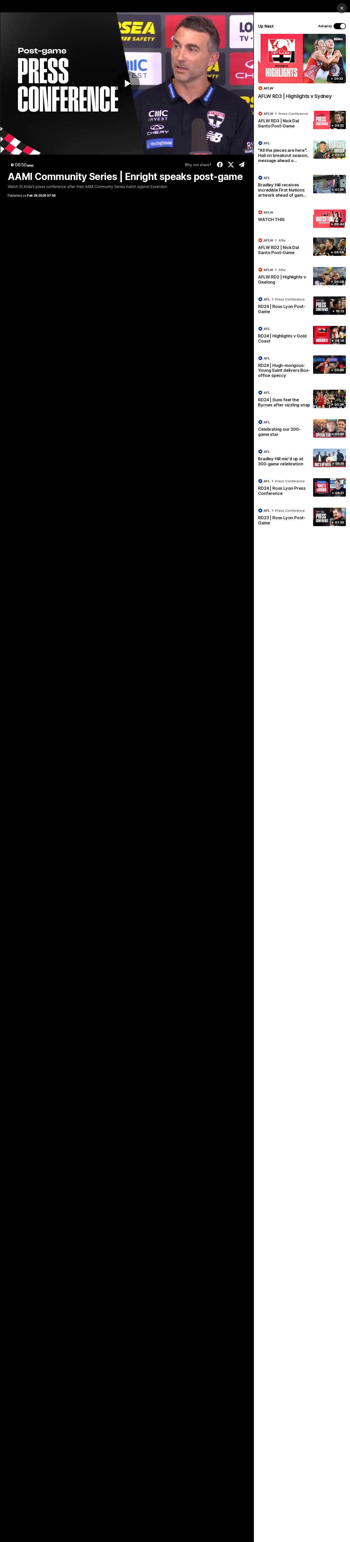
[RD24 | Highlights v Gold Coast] (302, 336)
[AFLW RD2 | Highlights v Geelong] (302, 277)
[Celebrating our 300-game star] (302, 429)
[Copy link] (241, 165)
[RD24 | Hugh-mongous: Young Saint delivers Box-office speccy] (302, 368)
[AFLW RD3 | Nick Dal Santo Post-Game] (302, 121)
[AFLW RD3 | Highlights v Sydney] (302, 69)
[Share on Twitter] (230, 165)
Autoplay (325, 26)
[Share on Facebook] (219, 165)
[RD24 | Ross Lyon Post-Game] (302, 306)
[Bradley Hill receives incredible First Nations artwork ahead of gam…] (302, 187)
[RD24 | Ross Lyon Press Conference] (302, 488)
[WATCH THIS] (302, 218)
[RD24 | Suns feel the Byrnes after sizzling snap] (302, 400)
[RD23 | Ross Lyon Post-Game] (302, 518)
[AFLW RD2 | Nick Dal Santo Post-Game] (302, 247)
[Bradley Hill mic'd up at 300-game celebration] (302, 459)
